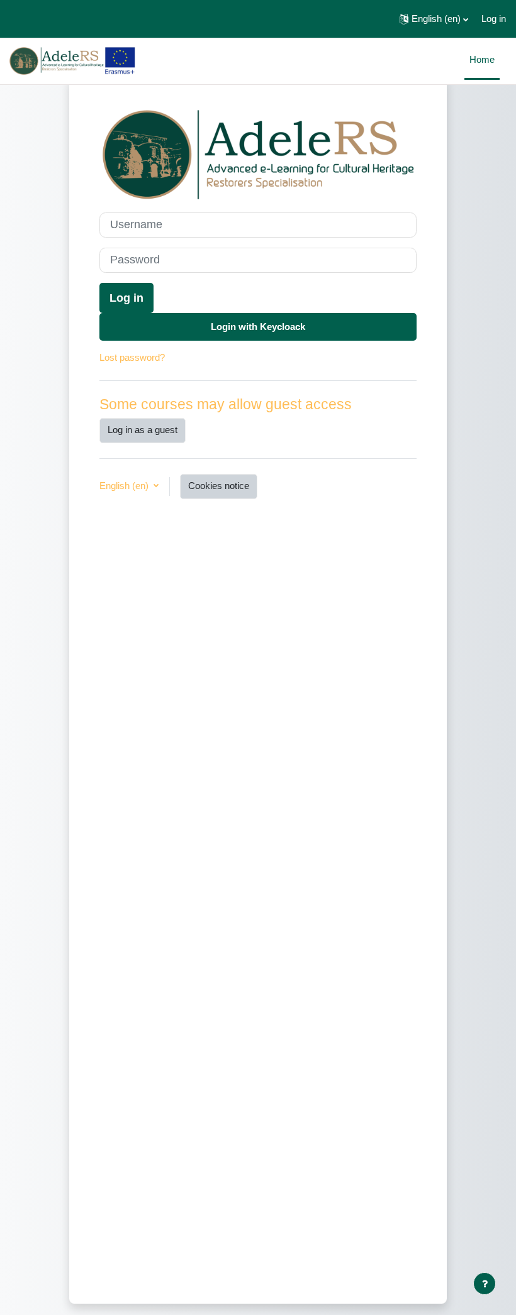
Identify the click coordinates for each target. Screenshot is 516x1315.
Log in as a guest (142, 430)
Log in (493, 19)
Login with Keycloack (258, 327)
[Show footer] (484, 1283)
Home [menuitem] (482, 60)
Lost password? (132, 358)
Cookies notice (218, 486)
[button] (433, 19)
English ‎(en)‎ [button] (125, 486)
